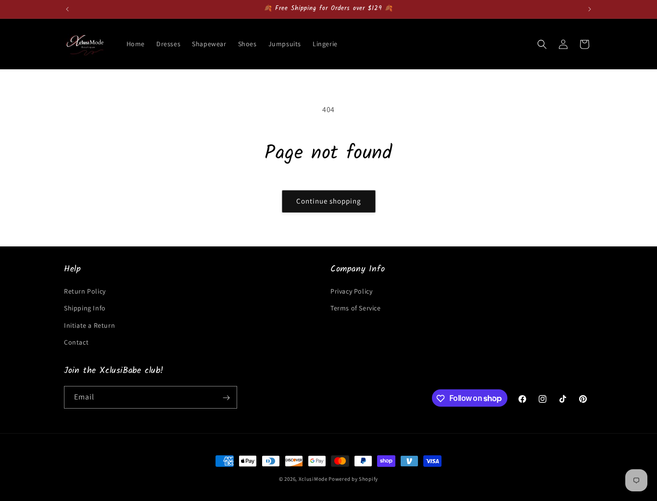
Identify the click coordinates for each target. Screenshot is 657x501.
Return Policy (85, 291)
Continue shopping (328, 201)
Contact (76, 342)
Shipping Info (85, 308)
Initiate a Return (89, 325)
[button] (542, 44)
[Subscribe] (226, 397)
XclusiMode (313, 478)
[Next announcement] (589, 9)
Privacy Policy (351, 291)
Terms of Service (355, 308)
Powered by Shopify (353, 478)
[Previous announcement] (67, 9)
